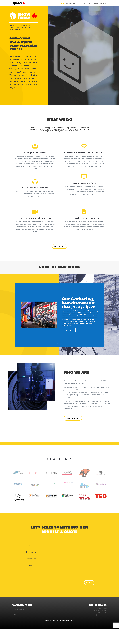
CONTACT (103, 3)
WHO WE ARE (93, 3)
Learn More (73, 418)
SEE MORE (59, 246)
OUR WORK (83, 3)
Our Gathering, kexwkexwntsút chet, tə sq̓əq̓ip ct (78, 303)
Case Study (69, 330)
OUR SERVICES (70, 3)
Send (89, 583)
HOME (62, 3)
